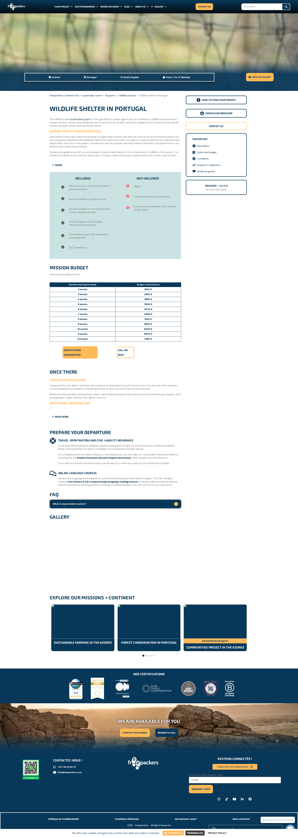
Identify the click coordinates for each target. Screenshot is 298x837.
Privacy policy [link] (217, 832)
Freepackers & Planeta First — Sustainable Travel (75, 95)
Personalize (195, 832)
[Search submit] (286, 7)
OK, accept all (173, 832)
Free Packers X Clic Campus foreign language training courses (103, 481)
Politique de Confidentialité (63, 819)
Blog (127, 6)
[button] (57, 165)
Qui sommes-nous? (186, 819)
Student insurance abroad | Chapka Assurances (104, 457)
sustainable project (80, 119)
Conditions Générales (127, 819)
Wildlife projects (127, 95)
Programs (110, 95)
